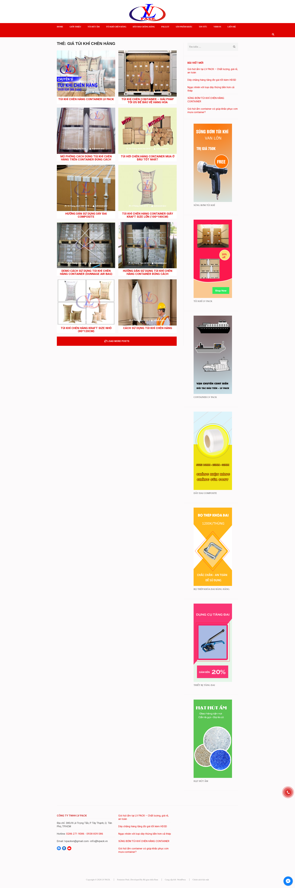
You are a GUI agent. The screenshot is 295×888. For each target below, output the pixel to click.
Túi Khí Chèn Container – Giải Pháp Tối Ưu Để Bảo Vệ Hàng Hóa (147, 100)
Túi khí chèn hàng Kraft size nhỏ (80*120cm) (86, 329)
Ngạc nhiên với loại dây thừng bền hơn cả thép (144, 833)
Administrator (101, 91)
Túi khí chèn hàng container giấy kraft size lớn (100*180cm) (147, 215)
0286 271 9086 (75, 833)
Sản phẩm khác (184, 27)
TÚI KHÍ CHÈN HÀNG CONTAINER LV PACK (86, 99)
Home (60, 27)
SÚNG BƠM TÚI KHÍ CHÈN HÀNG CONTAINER (143, 841)
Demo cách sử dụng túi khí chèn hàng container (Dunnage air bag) (86, 272)
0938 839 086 (95, 833)
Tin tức (203, 27)
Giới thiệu (75, 27)
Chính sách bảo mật (201, 879)
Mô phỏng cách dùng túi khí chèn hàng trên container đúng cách (86, 158)
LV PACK (106, 879)
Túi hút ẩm (94, 27)
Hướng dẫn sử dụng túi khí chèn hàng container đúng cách (147, 272)
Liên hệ (232, 27)
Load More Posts (118, 341)
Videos (217, 27)
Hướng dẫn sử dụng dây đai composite (86, 215)
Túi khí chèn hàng (116, 27)
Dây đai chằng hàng (144, 27)
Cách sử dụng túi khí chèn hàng (147, 328)
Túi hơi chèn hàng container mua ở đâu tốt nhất (147, 158)
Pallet (165, 27)
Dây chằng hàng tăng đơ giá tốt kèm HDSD (211, 79)
